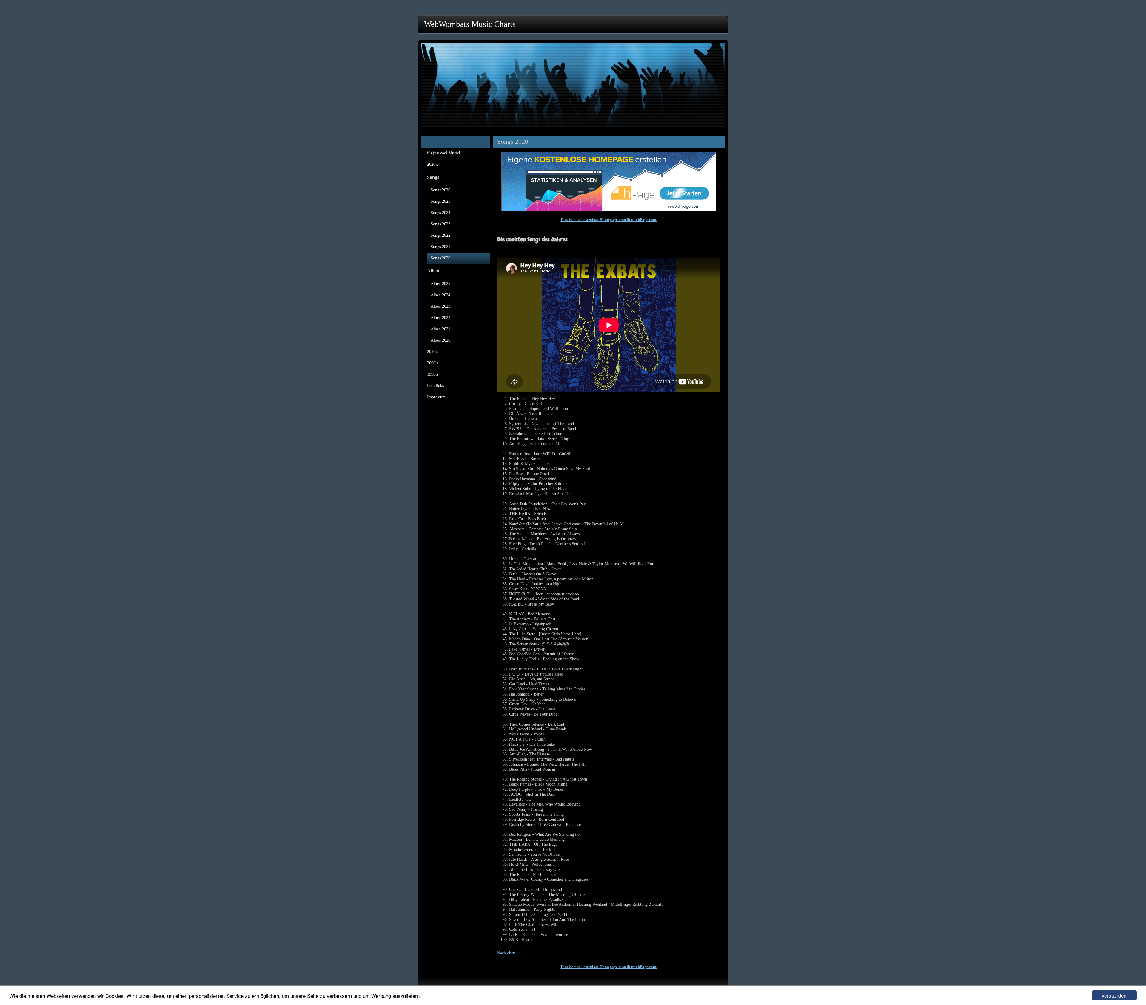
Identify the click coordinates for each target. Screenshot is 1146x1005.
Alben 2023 (440, 306)
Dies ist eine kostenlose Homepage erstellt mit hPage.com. (609, 219)
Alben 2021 (440, 329)
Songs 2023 (440, 224)
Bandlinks (435, 385)
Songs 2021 (440, 246)
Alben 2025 (440, 283)
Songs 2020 (440, 258)
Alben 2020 (440, 340)
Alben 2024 (440, 295)
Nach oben (506, 953)
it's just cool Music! (443, 153)
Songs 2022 (440, 235)
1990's (432, 374)
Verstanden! (1114, 995)
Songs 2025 (440, 201)
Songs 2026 (440, 190)
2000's (432, 363)
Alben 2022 (440, 317)
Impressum (436, 397)
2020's (432, 164)
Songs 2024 (440, 212)
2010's (432, 351)
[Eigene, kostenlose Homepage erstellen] (608, 210)
